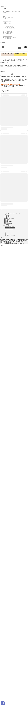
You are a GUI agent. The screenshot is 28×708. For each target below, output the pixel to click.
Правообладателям (20, 129)
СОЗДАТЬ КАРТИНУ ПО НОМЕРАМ (7, 54)
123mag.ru (3, 6)
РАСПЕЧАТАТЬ (15, 84)
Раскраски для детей (15, 65)
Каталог (7, 65)
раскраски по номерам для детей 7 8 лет (11, 66)
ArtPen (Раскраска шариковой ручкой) (12, 99)
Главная (2, 65)
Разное (24, 65)
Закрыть (2, 71)
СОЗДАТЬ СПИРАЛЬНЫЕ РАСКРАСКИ (20, 54)
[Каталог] (3, 703)
